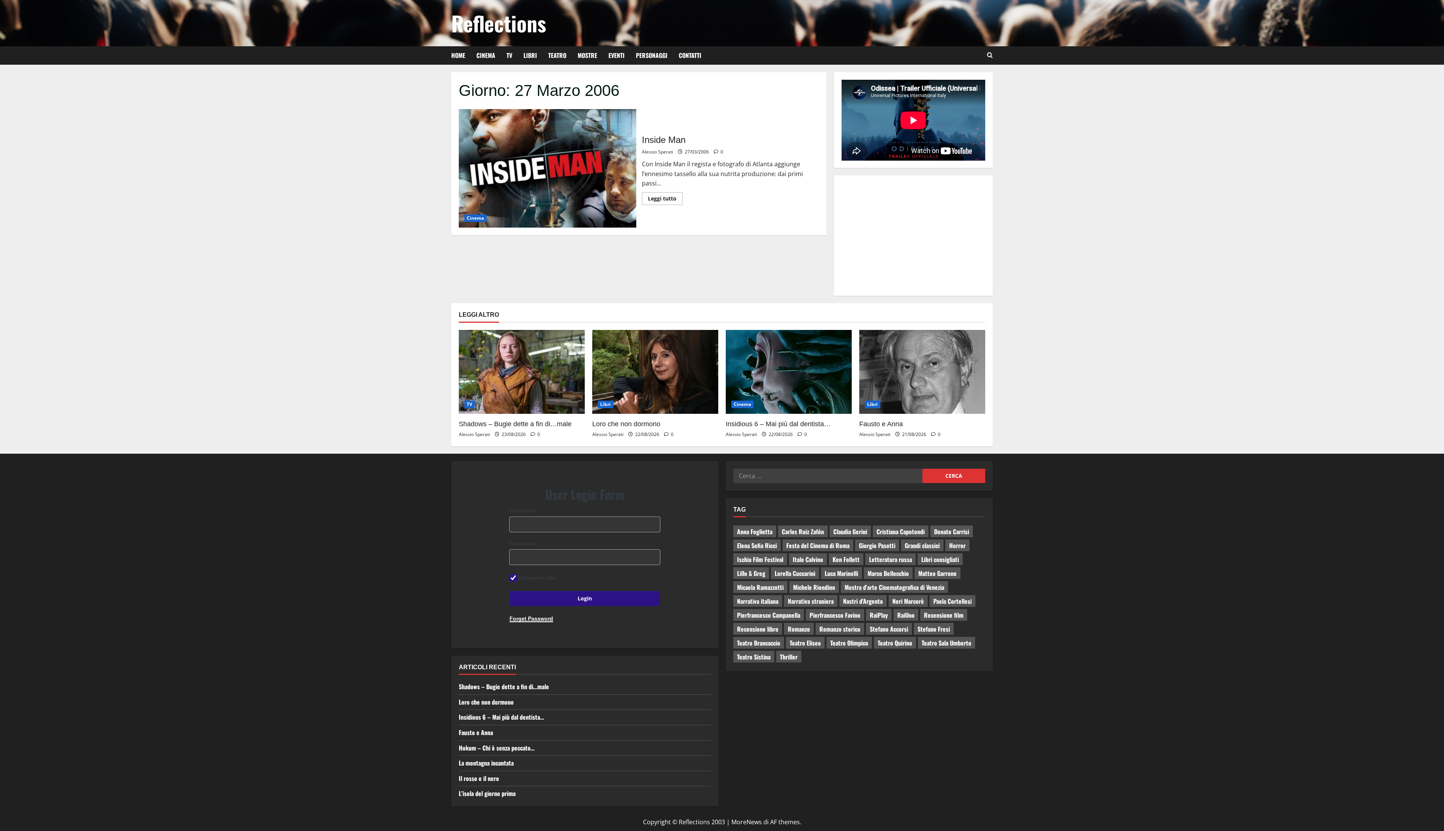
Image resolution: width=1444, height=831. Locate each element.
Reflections (498, 23)
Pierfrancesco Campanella (768, 615)
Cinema (485, 55)
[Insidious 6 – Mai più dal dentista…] (789, 372)
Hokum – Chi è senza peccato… (497, 747)
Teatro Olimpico (849, 642)
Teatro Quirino (895, 642)
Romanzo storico (839, 629)
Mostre (587, 55)
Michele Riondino (814, 587)
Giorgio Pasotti (877, 545)
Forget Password (531, 618)
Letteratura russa (890, 559)
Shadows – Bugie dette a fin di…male (515, 424)
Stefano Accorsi (889, 629)
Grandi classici (922, 545)
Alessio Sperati (657, 152)
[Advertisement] (913, 235)
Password (522, 544)
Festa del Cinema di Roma (817, 545)
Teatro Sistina (754, 656)
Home (458, 55)
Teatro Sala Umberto (946, 642)
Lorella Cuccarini (795, 573)
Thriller (789, 656)
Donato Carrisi (951, 531)
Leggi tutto (665, 197)
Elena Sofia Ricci (757, 545)
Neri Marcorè (908, 601)
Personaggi (651, 55)
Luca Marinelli (841, 573)
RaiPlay (879, 615)
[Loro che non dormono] (655, 372)
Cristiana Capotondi (901, 531)
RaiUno (906, 615)
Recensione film (943, 615)
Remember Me (537, 578)
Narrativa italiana (757, 601)
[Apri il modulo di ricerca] (990, 55)
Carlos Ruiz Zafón (803, 531)
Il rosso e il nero (479, 778)
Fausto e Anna (881, 424)
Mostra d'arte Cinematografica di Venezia (894, 587)
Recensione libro (757, 629)
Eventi (616, 55)
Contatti (690, 55)
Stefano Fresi (934, 629)
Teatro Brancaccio (758, 642)
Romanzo (799, 629)
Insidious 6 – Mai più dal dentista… (778, 424)
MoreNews (746, 822)
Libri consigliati (940, 559)
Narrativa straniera (811, 601)
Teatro (557, 55)
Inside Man (547, 168)
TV (509, 55)
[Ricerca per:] (827, 476)
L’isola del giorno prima (487, 793)
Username (522, 510)
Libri (530, 55)
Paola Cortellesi (952, 601)
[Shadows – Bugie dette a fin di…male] (522, 372)
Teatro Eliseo (805, 642)
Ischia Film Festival (760, 559)
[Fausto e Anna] (922, 372)
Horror (957, 545)
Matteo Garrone (937, 573)
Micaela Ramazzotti (760, 587)
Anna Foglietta (754, 531)
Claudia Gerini (850, 531)
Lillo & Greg (751, 573)
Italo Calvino (808, 559)
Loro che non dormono (626, 424)
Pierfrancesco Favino (835, 615)
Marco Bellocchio (888, 573)
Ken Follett (846, 559)
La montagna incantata (486, 762)
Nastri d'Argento (863, 601)
